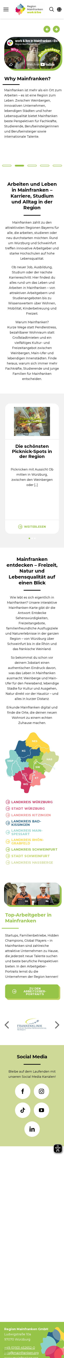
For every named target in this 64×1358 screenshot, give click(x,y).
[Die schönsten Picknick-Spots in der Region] (32, 405)
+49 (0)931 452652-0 (19, 1348)
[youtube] (41, 1110)
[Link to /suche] (51, 9)
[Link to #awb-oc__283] (6, 9)
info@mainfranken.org (21, 1353)
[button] (29, 538)
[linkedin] (32, 1129)
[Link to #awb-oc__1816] (59, 9)
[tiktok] (22, 1110)
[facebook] (22, 1091)
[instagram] (41, 1091)
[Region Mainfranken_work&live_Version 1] (29, 9)
